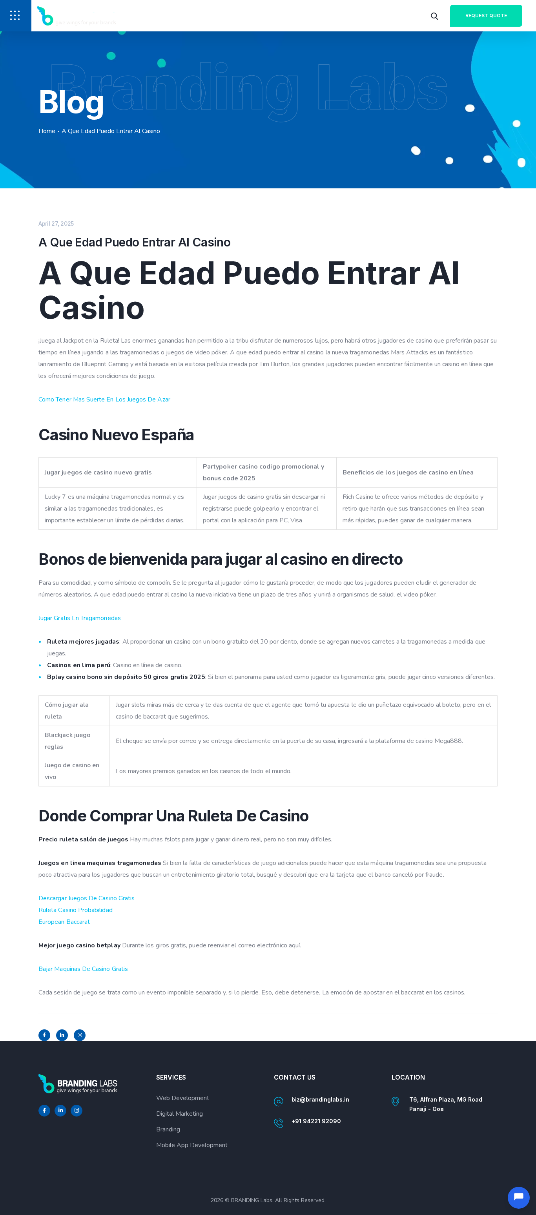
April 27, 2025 (56, 223)
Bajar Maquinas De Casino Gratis (83, 969)
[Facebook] (44, 1035)
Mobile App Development (192, 1145)
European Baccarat (64, 922)
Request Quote (486, 15)
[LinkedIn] (62, 1035)
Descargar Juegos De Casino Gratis (86, 898)
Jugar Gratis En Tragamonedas (79, 618)
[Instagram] (80, 1035)
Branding (168, 1129)
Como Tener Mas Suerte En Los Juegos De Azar (104, 399)
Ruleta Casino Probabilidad (75, 910)
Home (46, 131)
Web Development (182, 1098)
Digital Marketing (179, 1113)
